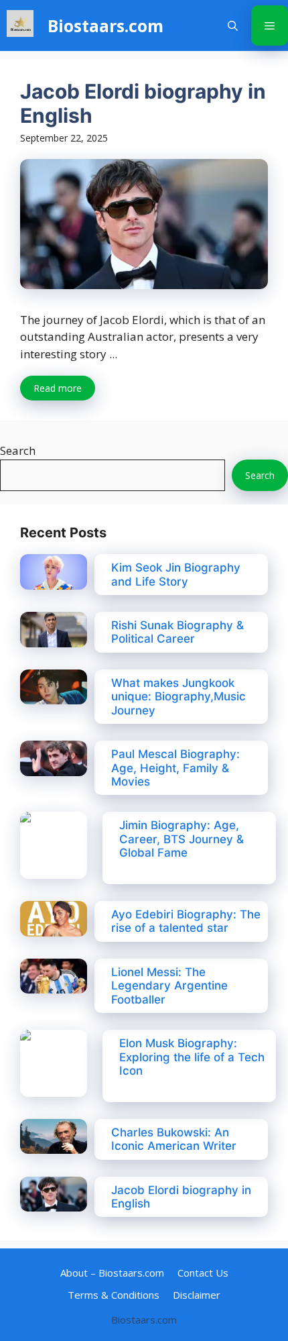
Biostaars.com (105, 25)
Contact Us (202, 1272)
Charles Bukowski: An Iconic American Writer (173, 1139)
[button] (232, 25)
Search (17, 450)
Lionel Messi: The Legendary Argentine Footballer (169, 985)
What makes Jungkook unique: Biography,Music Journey (178, 696)
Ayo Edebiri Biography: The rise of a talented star (186, 921)
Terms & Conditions (113, 1294)
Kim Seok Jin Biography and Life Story (175, 574)
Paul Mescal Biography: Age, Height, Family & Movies (175, 767)
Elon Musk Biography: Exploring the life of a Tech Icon (192, 1056)
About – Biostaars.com (112, 1272)
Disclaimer (196, 1294)
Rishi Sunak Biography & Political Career (177, 632)
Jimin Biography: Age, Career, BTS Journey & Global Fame (181, 838)
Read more (57, 388)
